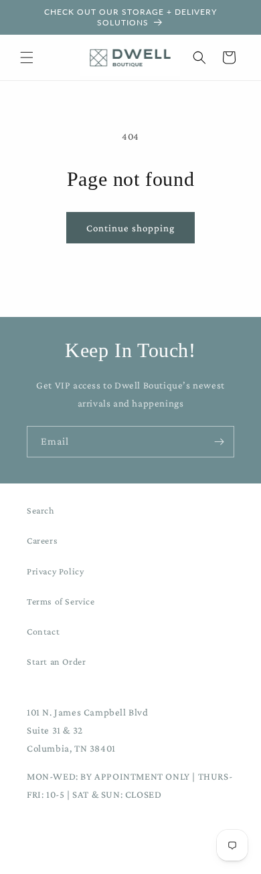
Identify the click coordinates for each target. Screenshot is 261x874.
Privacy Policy (55, 571)
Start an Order (56, 661)
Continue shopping (130, 228)
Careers (42, 540)
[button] (26, 57)
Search (41, 510)
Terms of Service (61, 601)
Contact (43, 631)
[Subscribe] (219, 441)
